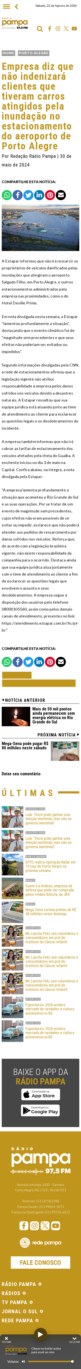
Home (8, 53)
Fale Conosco (40, 1262)
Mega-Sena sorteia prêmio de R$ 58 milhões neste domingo (50, 912)
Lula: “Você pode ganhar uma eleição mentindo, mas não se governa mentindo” (48, 818)
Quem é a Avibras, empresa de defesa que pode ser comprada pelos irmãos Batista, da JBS (49, 890)
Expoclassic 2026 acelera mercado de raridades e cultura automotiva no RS (49, 1009)
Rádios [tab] (11, 1293)
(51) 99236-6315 (57, 1212)
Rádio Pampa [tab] (19, 1284)
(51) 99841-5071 (51, 1206)
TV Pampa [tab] (14, 1302)
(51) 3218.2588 (47, 1201)
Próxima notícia (57, 734)
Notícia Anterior (25, 700)
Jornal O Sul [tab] (20, 1312)
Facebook (49, 28)
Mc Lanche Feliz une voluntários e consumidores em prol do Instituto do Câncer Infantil (51, 937)
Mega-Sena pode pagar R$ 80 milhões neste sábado (25, 745)
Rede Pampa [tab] (17, 1321)
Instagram (58, 28)
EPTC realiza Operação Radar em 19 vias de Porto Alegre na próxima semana (50, 866)
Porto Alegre (33, 53)
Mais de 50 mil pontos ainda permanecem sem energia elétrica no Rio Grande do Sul (53, 715)
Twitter (66, 28)
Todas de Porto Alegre (38, 683)
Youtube (74, 28)
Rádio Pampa (15, 23)
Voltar (18, 675)
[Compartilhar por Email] (61, 195)
